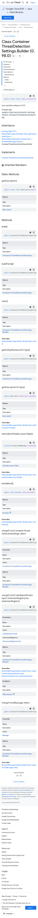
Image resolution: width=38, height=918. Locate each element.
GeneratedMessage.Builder (12, 142)
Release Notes (6, 839)
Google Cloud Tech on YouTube (12, 888)
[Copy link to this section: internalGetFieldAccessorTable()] (4, 437)
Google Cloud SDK (15, 9)
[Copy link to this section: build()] (9, 227)
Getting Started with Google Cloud (13, 855)
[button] (19, 165)
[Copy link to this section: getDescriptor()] (19, 181)
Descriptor (7, 210)
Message (6, 735)
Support (4, 836)
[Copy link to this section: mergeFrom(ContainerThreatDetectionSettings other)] (28, 534)
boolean (6, 513)
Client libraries (16, 12)
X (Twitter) (5, 882)
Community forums (8, 832)
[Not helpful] (17, 31)
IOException (7, 694)
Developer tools (25, 25)
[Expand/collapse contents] (13, 62)
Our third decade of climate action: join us (16, 903)
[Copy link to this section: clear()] (10, 301)
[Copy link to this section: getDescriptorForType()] (27, 387)
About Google (6, 896)
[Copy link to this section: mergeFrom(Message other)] (32, 703)
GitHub (4, 852)
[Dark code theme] (30, 96)
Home (3, 25)
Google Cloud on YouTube (10, 885)
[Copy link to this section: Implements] (17, 152)
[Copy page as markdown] (20, 56)
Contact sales (6, 823)
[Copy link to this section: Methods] (15, 220)
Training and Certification (10, 865)
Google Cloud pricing (8, 816)
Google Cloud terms (9, 900)
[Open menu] (3, 2)
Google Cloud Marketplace (10, 820)
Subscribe (31, 908)
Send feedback (9, 36)
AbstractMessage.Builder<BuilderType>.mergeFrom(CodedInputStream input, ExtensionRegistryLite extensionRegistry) (19, 673)
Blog (3, 875)
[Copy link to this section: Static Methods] (22, 174)
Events (4, 878)
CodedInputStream (10, 634)
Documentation (13, 25)
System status (6, 843)
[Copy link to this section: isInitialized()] (15, 483)
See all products (7, 813)
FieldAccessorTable (11, 466)
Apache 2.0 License (8, 794)
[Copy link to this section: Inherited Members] (28, 165)
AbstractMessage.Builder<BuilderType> (16, 139)
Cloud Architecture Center (10, 862)
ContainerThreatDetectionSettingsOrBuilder (18, 158)
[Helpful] (14, 31)
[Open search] (23, 2)
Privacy (15, 896)
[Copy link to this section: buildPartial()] (16, 264)
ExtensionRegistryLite (12, 641)
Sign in (33, 2)
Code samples (6, 859)
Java (29, 9)
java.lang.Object (7, 131)
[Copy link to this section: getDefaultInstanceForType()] (32, 350)
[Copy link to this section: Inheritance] (17, 125)
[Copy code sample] (33, 96)
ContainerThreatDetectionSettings (17, 255)
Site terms (23, 896)
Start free (7, 18)
